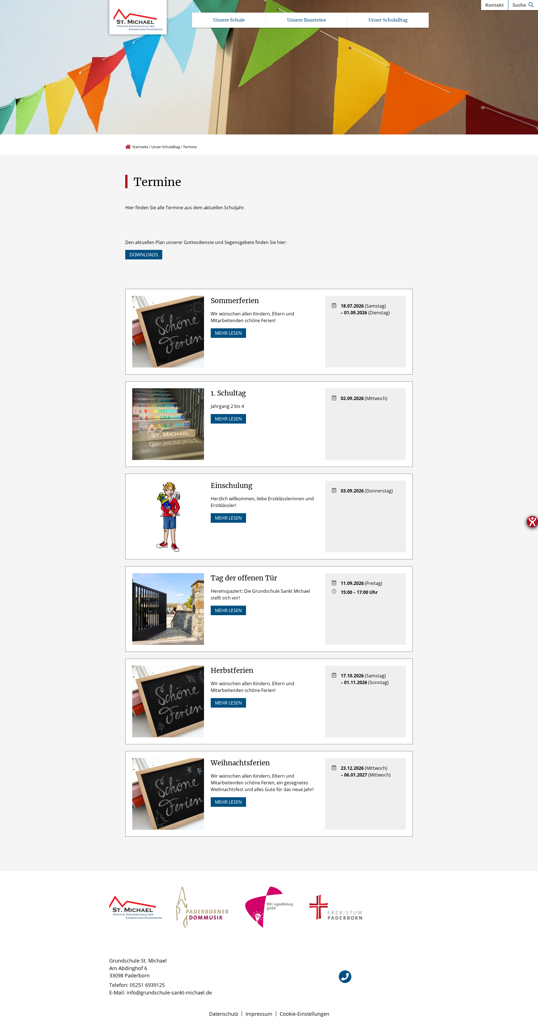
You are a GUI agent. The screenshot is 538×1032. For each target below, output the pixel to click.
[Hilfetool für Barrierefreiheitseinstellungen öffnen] (532, 521)
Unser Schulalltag (165, 146)
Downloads (143, 255)
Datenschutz (223, 1013)
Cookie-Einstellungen (304, 1013)
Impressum (258, 1013)
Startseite (140, 146)
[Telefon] (345, 976)
